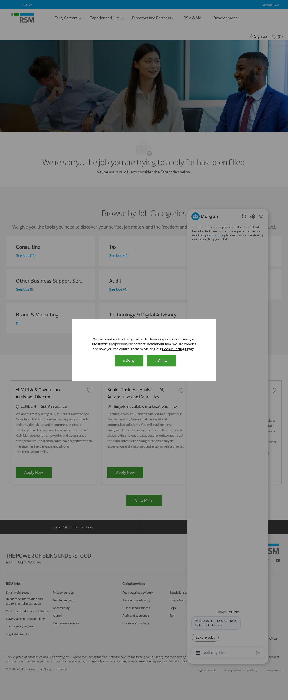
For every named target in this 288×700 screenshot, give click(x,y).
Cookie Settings (174, 349)
